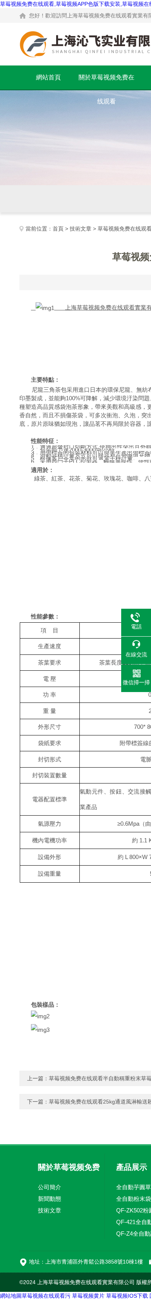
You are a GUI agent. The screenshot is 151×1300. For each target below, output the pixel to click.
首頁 (58, 229)
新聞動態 (49, 1198)
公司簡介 (49, 1187)
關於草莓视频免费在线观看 (106, 82)
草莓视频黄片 (88, 1296)
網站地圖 (11, 1296)
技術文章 (80, 229)
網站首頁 (48, 77)
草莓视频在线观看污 (46, 1296)
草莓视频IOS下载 (127, 1296)
